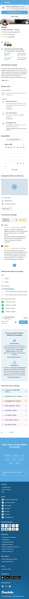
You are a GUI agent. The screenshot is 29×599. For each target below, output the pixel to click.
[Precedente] (11, 265)
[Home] (1, 432)
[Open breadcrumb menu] (6, 432)
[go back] (1, 2)
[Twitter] (6, 586)
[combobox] (14, 139)
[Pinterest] (9, 586)
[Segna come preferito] (27, 2)
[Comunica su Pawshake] (15, 322)
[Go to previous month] (20, 144)
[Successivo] (17, 265)
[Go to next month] (23, 144)
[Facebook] (2, 586)
